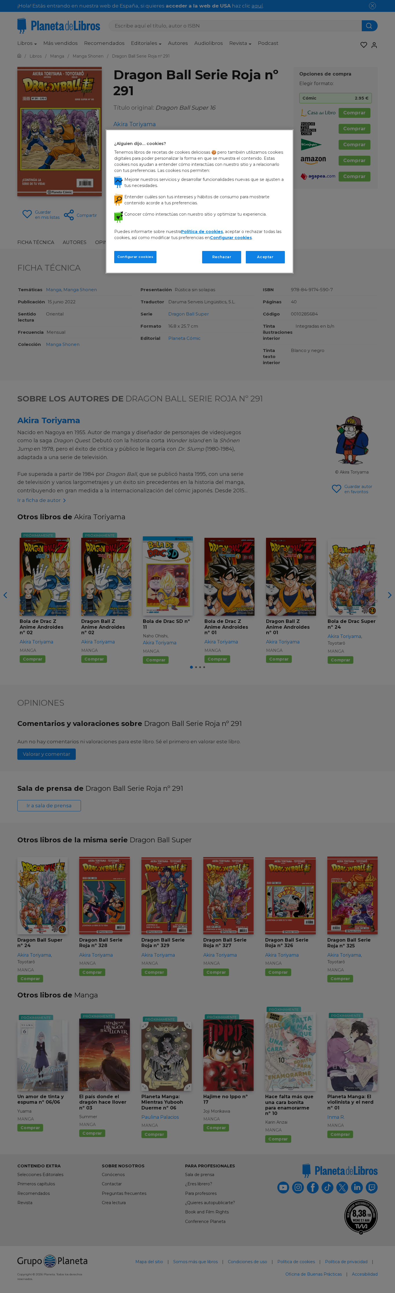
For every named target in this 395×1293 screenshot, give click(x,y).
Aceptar (265, 257)
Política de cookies (202, 231)
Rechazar (221, 257)
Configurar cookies (135, 257)
